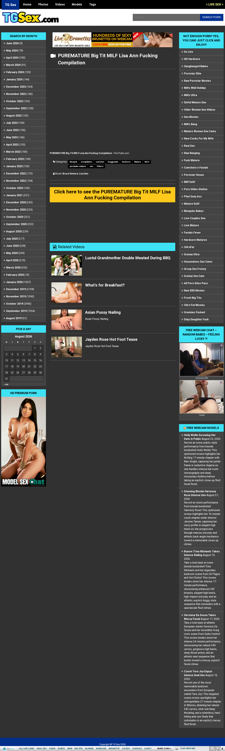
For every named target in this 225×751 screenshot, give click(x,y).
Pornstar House (194, 174)
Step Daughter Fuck (196, 319)
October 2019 (14, 303)
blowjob (73, 162)
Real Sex (189, 145)
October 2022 (14, 188)
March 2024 (13, 65)
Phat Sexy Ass (193, 196)
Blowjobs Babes (194, 211)
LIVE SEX (215, 4)
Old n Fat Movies (194, 305)
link (222, 699)
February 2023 (15, 159)
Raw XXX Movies (194, 290)
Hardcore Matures (195, 239)
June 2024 (12, 43)
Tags (92, 4)
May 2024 (12, 50)
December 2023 (16, 86)
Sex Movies (191, 116)
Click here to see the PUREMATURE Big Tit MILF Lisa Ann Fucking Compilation (112, 194)
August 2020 (14, 231)
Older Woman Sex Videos (199, 109)
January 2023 (14, 166)
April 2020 (12, 260)
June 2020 (12, 245)
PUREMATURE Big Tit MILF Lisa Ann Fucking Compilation (81, 153)
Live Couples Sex (194, 218)
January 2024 (14, 79)
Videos (60, 4)
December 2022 (16, 173)
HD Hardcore (192, 59)
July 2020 (12, 238)
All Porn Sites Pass (196, 283)
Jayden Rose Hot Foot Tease (111, 339)
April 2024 (12, 57)
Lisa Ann (83, 173)
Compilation (86, 162)
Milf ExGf (189, 182)
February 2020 (15, 274)
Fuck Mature (192, 160)
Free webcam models (203, 428)
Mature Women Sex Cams (200, 131)
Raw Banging (192, 153)
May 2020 (12, 253)
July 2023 (12, 122)
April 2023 (12, 144)
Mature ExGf (191, 203)
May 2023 (12, 137)
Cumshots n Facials (196, 167)
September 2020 (16, 224)
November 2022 (16, 180)
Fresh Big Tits (192, 297)
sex (91, 166)
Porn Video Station (195, 189)
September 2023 (16, 108)
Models (77, 4)
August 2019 (14, 318)
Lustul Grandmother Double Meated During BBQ (127, 258)
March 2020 (13, 267)
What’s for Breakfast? (105, 285)
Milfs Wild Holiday (195, 87)
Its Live (188, 51)
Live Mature (191, 225)
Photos (43, 4)
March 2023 (13, 151)
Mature (137, 162)
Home (27, 4)
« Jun (6, 384)
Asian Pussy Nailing (103, 312)
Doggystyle (113, 162)
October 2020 (14, 216)
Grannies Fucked (194, 312)
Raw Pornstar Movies (197, 80)
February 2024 (15, 72)
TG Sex (10, 5)
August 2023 (14, 115)
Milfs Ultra (190, 95)
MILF (147, 162)
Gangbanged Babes (196, 66)
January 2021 (14, 195)
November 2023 (16, 94)
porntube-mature (78, 166)
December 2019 (16, 289)
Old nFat (189, 247)
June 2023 (12, 130)
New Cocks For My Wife (199, 138)
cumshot (100, 162)
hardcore (126, 162)
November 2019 (16, 296)
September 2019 (16, 311)
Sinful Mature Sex (195, 102)
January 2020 (14, 282)
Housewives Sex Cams (198, 261)
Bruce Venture (70, 173)
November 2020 (16, 209)
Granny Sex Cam (194, 276)
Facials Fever (192, 232)
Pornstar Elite (192, 73)
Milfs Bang (190, 124)
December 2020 (16, 202)
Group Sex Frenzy (195, 268)
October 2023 (14, 101)
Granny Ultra (191, 254)
